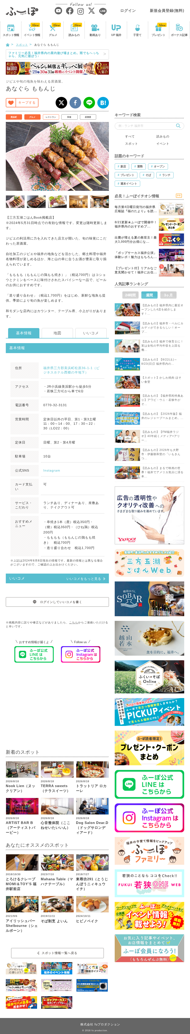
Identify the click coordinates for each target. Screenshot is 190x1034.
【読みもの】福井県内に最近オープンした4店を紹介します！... (162, 309)
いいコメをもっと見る (83, 579)
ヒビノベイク (87, 921)
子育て (137, 35)
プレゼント (158, 35)
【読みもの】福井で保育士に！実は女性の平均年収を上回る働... (162, 345)
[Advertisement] (57, 709)
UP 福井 (116, 35)
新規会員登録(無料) (167, 11)
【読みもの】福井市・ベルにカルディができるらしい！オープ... (162, 327)
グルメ (53, 35)
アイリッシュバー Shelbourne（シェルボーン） (22, 925)
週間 (149, 295)
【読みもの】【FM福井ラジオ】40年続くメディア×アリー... (160, 436)
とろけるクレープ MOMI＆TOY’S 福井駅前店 (21, 884)
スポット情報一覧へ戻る (59, 953)
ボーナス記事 (179, 35)
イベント (32, 35)
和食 (69, 117)
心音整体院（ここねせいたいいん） (55, 825)
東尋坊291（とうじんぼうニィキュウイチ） (92, 884)
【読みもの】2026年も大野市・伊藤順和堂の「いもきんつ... (160, 454)
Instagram (51, 470)
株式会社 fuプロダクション (100, 1024)
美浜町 (14, 117)
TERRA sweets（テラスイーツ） (55, 788)
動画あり (95, 35)
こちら (73, 622)
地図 (57, 333)
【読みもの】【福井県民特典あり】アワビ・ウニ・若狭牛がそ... (162, 400)
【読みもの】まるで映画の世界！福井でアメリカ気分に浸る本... (162, 472)
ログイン (128, 11)
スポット (11, 35)
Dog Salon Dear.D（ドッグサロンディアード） (92, 827)
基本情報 (24, 333)
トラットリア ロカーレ (91, 788)
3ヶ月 (168, 295)
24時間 (130, 295)
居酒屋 (88, 117)
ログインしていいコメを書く (61, 602)
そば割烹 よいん (54, 921)
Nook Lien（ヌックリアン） (20, 788)
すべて (130, 136)
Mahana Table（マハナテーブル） (57, 881)
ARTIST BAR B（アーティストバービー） (20, 827)
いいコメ (91, 333)
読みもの (74, 35)
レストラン (51, 117)
